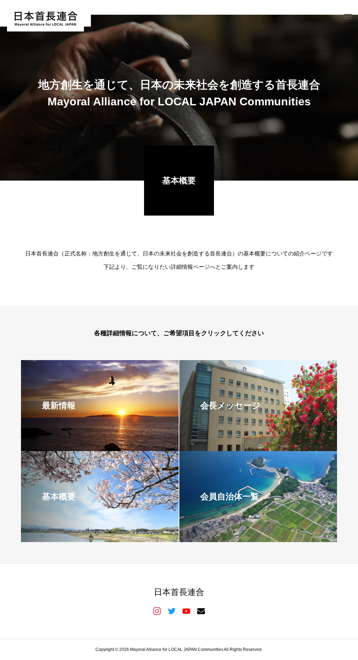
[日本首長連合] (45, 16)
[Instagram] (157, 611)
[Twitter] (172, 611)
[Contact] (201, 611)
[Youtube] (186, 611)
